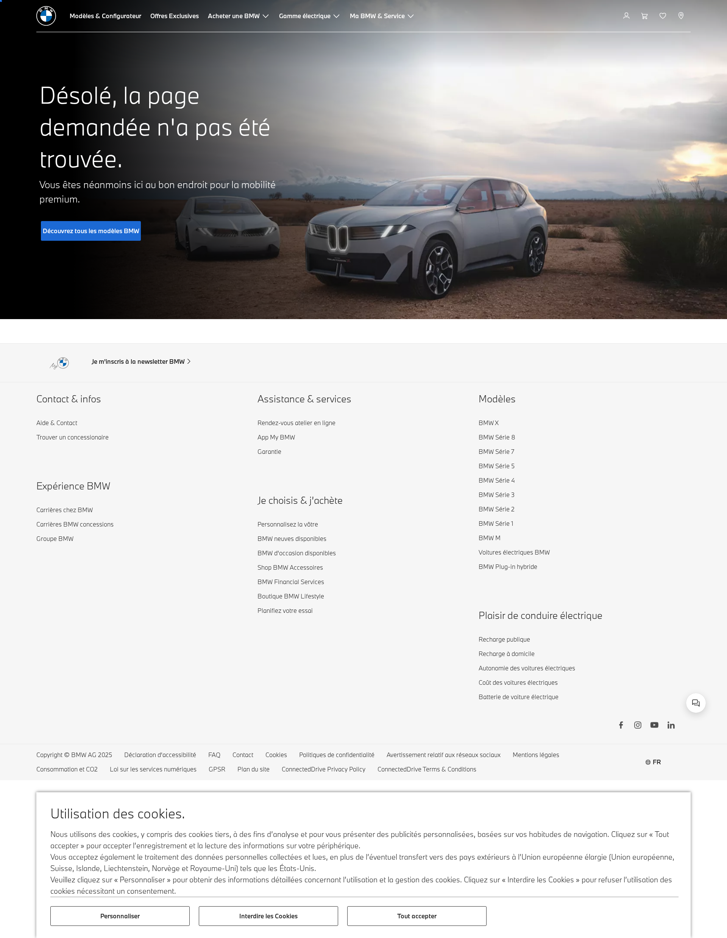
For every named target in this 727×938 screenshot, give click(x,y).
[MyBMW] (627, 16)
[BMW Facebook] (621, 726)
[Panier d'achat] (645, 16)
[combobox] (696, 703)
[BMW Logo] (46, 16)
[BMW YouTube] (654, 726)
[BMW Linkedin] (671, 726)
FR (657, 762)
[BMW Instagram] (638, 726)
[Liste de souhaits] (663, 16)
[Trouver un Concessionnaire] (682, 16)
